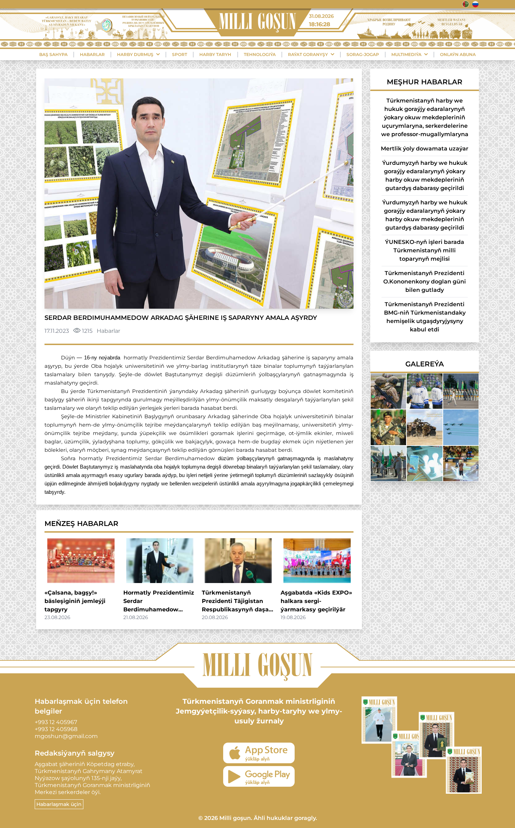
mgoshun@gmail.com (66, 736)
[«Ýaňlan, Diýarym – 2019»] (461, 463)
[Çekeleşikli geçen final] (424, 391)
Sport (179, 54)
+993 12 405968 (56, 729)
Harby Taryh (215, 54)
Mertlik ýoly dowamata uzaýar (424, 148)
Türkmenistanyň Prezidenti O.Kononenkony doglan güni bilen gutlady (424, 281)
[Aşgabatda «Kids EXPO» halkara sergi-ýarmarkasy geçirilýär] (317, 560)
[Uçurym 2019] (388, 463)
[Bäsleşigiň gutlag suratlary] (424, 427)
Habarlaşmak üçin (59, 804)
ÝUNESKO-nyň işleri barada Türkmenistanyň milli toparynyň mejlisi (424, 250)
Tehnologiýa (260, 54)
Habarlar (92, 54)
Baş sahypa (53, 54)
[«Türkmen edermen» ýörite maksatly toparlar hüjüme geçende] (388, 391)
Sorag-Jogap (362, 54)
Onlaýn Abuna (458, 54)
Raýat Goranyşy (308, 54)
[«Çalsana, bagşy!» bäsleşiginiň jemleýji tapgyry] (81, 560)
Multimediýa (406, 54)
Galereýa (424, 364)
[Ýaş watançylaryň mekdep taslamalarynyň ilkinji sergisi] (424, 463)
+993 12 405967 (56, 722)
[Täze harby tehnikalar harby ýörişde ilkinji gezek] (461, 427)
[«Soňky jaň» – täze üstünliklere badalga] (461, 391)
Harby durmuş (135, 54)
